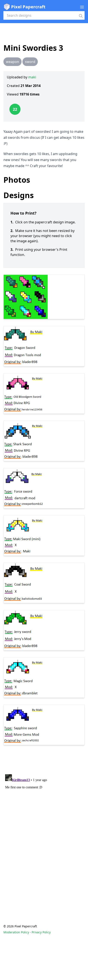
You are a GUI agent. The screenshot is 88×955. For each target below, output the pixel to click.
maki (32, 77)
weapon (12, 61)
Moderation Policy (16, 932)
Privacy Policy (41, 932)
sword (30, 61)
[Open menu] (82, 7)
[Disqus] (44, 826)
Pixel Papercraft (28, 7)
